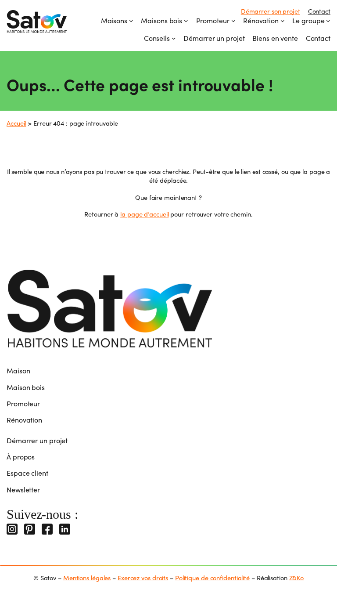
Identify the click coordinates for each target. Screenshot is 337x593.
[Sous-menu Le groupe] (328, 20)
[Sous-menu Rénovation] (282, 20)
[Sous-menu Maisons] (131, 20)
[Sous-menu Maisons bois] (186, 20)
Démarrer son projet (270, 11)
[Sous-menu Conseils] (174, 38)
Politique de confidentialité (212, 577)
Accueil (16, 123)
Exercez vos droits (143, 577)
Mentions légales (87, 577)
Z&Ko (296, 577)
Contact (319, 11)
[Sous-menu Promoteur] (233, 20)
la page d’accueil (144, 214)
